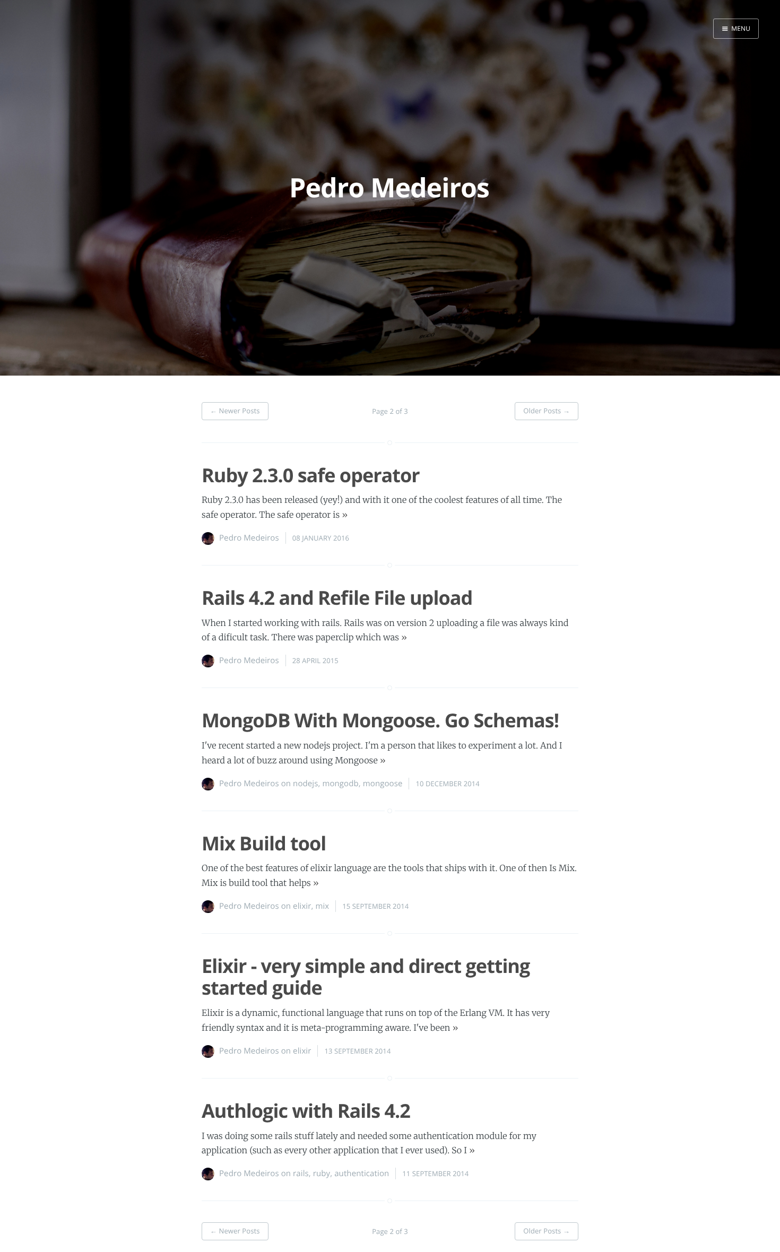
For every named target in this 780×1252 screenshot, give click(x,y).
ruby (321, 1173)
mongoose (383, 783)
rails (301, 1173)
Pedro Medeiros (249, 538)
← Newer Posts (235, 410)
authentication (361, 1173)
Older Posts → (546, 410)
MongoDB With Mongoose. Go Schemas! (380, 720)
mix (322, 906)
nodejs (305, 783)
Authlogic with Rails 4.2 (306, 1111)
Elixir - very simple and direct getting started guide (366, 977)
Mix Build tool (264, 843)
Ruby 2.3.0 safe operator (311, 475)
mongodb (340, 783)
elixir (302, 906)
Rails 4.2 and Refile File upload (337, 598)
